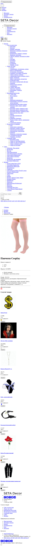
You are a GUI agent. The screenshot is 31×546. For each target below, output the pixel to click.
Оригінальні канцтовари (17, 129)
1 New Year (13, 94)
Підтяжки (12, 60)
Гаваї (11, 97)
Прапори (12, 83)
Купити (3, 321)
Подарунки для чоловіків (14, 159)
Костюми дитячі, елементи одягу (19, 108)
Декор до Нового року (16, 143)
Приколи (12, 132)
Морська (9, 184)
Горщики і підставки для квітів (18, 73)
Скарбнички (13, 86)
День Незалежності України (14, 153)
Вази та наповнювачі (16, 70)
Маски (12, 114)
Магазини (6, 13)
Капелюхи (13, 52)
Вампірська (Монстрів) (13, 166)
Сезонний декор (11, 138)
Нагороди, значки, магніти (17, 128)
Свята (3, 9)
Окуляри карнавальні (16, 115)
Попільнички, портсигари (17, 131)
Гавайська (9, 169)
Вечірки (4, 10)
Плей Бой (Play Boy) (12, 187)
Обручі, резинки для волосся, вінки (19, 56)
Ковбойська (10, 180)
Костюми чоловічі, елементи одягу (19, 111)
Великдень (10, 149)
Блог (8, 33)
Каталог (4, 7)
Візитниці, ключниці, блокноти (18, 50)
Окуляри (12, 59)
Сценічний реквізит (15, 122)
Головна (6, 210)
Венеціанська (10, 167)
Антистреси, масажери (16, 127)
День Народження (12, 152)
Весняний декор (14, 139)
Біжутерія (12, 46)
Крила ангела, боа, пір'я (16, 112)
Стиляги (9, 190)
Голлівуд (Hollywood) (12, 172)
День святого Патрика (13, 156)
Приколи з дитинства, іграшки (18, 134)
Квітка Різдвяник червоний (7, 453)
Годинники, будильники (16, 72)
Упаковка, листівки (15, 136)
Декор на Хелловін (15, 145)
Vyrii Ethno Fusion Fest (13, 165)
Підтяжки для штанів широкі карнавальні (10, 481)
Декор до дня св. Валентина (17, 142)
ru (2, 3)
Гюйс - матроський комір (6, 397)
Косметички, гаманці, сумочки (18, 53)
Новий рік (10, 158)
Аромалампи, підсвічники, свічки (19, 69)
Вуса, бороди (13, 96)
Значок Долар (4, 312)
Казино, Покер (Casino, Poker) (15, 177)
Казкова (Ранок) (11, 179)
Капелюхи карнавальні (16, 100)
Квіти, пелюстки (14, 77)
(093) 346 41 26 (5, 201)
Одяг (11, 57)
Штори (12, 91)
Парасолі (12, 62)
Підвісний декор (14, 80)
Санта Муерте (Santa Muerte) (14, 189)
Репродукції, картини (16, 84)
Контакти (9, 34)
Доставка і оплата (8, 14)
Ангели (12, 67)
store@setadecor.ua (9, 533)
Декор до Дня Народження (17, 141)
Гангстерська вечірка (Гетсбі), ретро (16, 170)
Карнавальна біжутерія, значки (18, 104)
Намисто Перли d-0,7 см (6, 368)
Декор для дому (11, 66)
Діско (8, 175)
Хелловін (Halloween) (13, 160)
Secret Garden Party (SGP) (14, 163)
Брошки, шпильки (15, 49)
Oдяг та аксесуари (12, 45)
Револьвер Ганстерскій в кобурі (8, 425)
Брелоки (12, 48)
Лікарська (9, 182)
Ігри (11, 125)
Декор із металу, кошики (16, 74)
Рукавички (13, 63)
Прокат (6, 15)
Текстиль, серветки (15, 88)
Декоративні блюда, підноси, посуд (19, 76)
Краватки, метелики (15, 55)
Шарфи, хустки (14, 65)
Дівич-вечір (10, 173)
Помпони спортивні (15, 118)
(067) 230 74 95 (13, 201)
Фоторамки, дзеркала (16, 90)
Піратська (9, 186)
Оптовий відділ (8, 17)
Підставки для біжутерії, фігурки (19, 81)
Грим (11, 98)
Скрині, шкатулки (15, 87)
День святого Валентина (13, 155)
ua (1, 3)
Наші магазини (8, 521)
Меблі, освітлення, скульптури (18, 79)
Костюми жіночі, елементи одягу (19, 110)
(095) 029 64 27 (21, 201)
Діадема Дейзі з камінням (7, 340)
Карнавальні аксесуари (13, 93)
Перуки (12, 117)
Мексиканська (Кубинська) (14, 183)
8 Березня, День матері (13, 148)
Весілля (9, 151)
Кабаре (9, 176)
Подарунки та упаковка (13, 124)
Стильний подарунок (16, 135)
